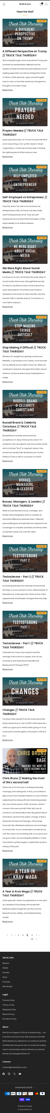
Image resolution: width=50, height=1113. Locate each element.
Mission (5, 963)
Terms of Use (8, 1005)
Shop (4, 977)
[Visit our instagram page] (9, 1074)
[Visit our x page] (14, 1074)
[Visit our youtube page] (19, 1074)
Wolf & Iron (25, 4)
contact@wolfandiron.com (14, 1067)
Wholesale (7, 986)
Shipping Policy (9, 1009)
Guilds (5, 968)
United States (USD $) (23, 1087)
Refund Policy (8, 1014)
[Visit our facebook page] (3, 1074)
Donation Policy (9, 1019)
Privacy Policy (8, 1000)
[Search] (46, 4)
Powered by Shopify (25, 1106)
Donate (5, 972)
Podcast (6, 981)
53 (32, 939)
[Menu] (3, 4)
